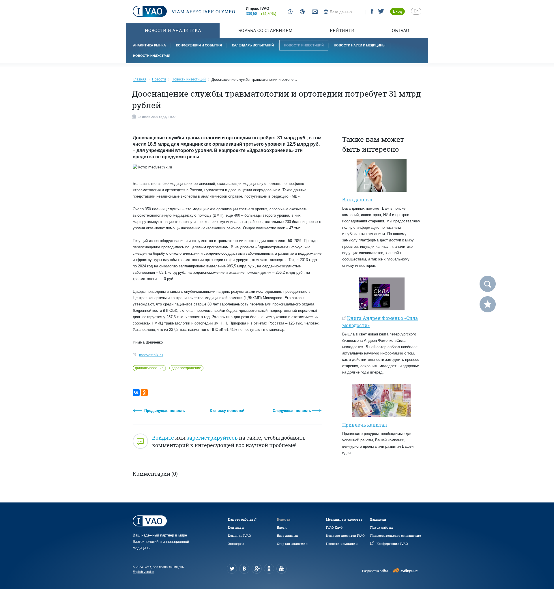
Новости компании (342, 543)
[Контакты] (314, 12)
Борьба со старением (265, 30)
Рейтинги (342, 30)
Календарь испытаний (253, 45)
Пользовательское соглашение (395, 535)
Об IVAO (400, 30)
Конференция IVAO (392, 543)
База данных (287, 535)
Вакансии (378, 519)
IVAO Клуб (334, 527)
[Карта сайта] (301, 12)
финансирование (149, 368)
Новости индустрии (151, 55)
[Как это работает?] (289, 12)
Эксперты (236, 543)
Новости (284, 519)
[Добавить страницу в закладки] (488, 304)
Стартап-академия (292, 543)
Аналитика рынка (149, 45)
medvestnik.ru (151, 355)
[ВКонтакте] (136, 392)
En (416, 11)
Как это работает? (242, 519)
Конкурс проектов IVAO (345, 535)
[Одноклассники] (144, 392)
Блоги (282, 527)
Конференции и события (199, 45)
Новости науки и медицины (359, 45)
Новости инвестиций (304, 45)
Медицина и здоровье (344, 519)
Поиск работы (381, 527)
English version (143, 571)
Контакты (236, 527)
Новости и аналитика (173, 30)
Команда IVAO (239, 535)
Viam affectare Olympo (202, 12)
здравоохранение (186, 368)
